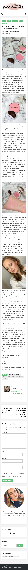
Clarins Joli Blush (16, 374)
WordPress (13, 567)
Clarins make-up (6, 376)
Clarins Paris (15, 376)
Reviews (4, 23)
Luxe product (15, 20)
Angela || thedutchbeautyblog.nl (11, 31)
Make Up (21, 20)
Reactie (5, 432)
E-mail (4, 458)
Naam (4, 451)
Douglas (21, 376)
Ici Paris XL (5, 378)
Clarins (9, 374)
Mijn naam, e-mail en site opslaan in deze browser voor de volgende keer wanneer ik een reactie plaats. (13, 475)
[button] (3, 4)
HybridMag (20, 567)
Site (3, 465)
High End (9, 20)
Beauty (4, 20)
